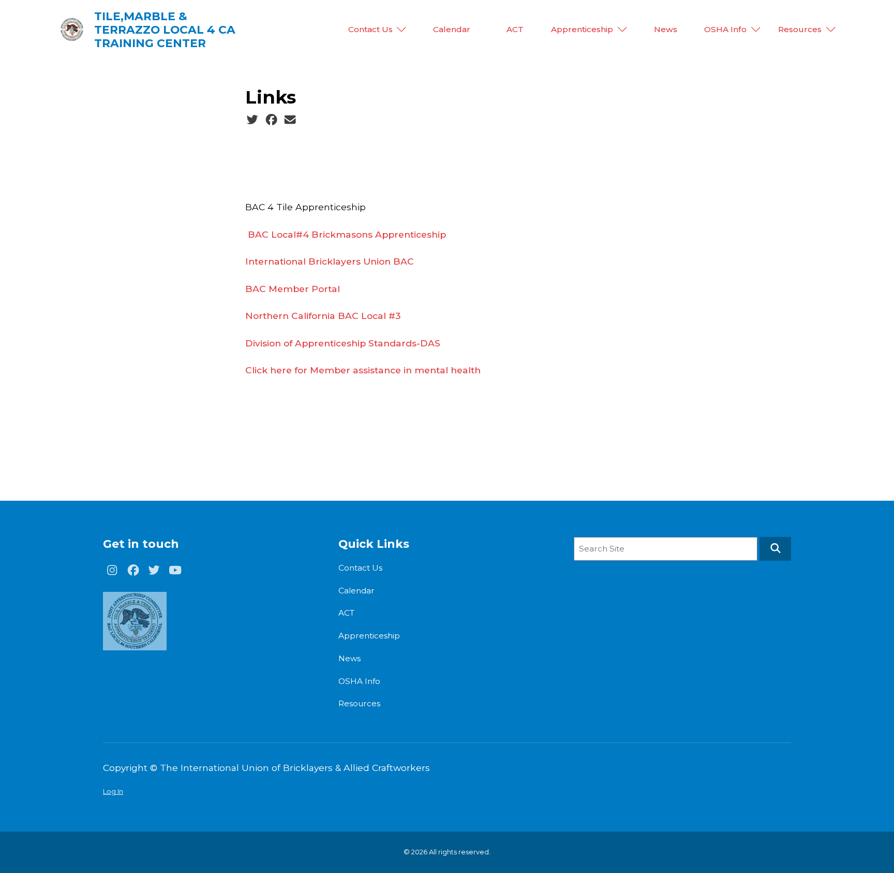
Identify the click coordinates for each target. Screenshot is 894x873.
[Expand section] (401, 29)
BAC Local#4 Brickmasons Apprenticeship (347, 234)
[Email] (290, 120)
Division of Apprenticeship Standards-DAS (342, 343)
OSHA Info (725, 29)
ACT (515, 29)
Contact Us (370, 29)
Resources (800, 29)
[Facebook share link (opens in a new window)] (271, 120)
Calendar (451, 29)
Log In (113, 791)
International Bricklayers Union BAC (329, 261)
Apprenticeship (582, 29)
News (665, 29)
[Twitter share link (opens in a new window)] (252, 120)
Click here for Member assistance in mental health (363, 370)
